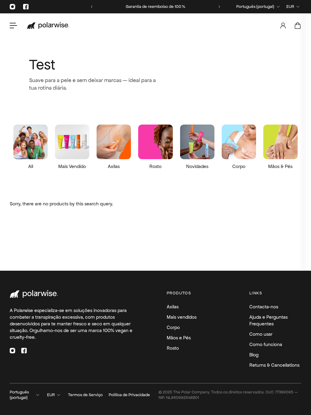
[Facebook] (25, 6)
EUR (290, 6)
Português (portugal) (255, 6)
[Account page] (283, 25)
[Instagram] (12, 6)
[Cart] (297, 25)
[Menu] (13, 25)
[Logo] (48, 26)
